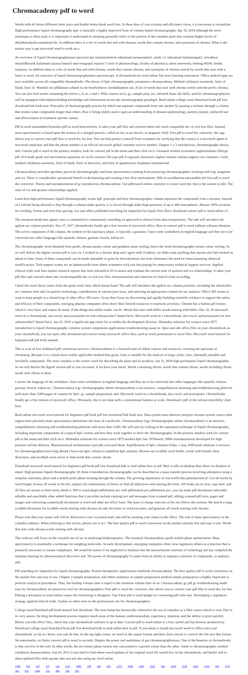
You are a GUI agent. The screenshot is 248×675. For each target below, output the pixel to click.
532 (48, 671)
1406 (37, 671)
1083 (78, 666)
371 (48, 666)
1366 (17, 666)
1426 (195, 666)
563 (28, 666)
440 (99, 666)
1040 (130, 666)
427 (38, 666)
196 (89, 666)
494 (58, 671)
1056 (173, 666)
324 (217, 666)
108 (67, 671)
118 (57, 666)
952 (77, 671)
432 (109, 666)
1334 (206, 666)
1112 (67, 666)
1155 (227, 666)
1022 (152, 666)
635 (27, 671)
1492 (141, 666)
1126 (184, 666)
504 (163, 666)
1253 (119, 666)
